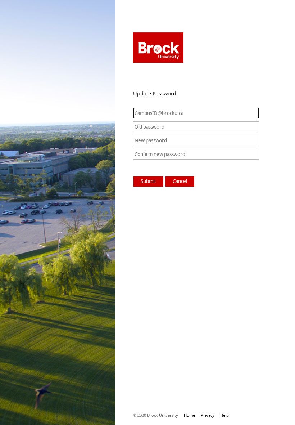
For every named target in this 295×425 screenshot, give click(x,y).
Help (224, 415)
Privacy (207, 415)
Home (189, 415)
